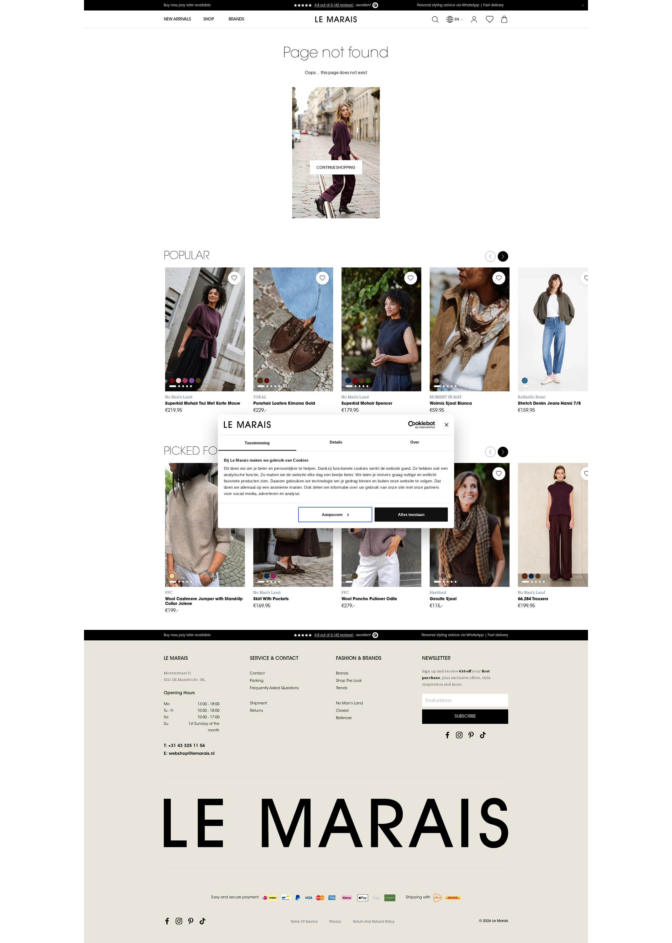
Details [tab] (336, 442)
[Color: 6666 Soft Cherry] (185, 366)
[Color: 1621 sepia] (355, 562)
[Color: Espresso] (260, 562)
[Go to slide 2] (179, 343)
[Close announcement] (583, 5)
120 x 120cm (447, 355)
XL (221, 355)
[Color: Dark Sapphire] (531, 562)
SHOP (208, 20)
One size (444, 551)
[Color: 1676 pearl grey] (178, 562)
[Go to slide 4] (187, 343)
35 (262, 344)
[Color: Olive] (436, 366)
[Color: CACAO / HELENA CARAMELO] (260, 366)
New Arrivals (177, 20)
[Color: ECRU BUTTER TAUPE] (450, 562)
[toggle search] (435, 19)
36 (274, 344)
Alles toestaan (411, 514)
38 (297, 344)
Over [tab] (414, 442)
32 (527, 355)
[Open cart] (504, 19)
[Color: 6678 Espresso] (199, 366)
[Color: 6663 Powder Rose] (178, 366)
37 (286, 344)
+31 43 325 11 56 (186, 746)
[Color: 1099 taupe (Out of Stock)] (348, 562)
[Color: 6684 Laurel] (368, 366)
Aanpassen (332, 514)
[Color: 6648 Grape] (172, 366)
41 (263, 355)
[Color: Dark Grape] (524, 562)
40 (320, 344)
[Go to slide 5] (191, 343)
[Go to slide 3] (183, 343)
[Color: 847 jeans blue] (524, 366)
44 (585, 551)
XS (174, 355)
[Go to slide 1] (172, 343)
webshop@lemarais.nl (191, 754)
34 (538, 355)
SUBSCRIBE (465, 716)
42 (585, 355)
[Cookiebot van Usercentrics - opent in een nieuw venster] (412, 425)
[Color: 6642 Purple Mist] (192, 366)
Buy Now (470, 380)
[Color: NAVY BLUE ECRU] (443, 562)
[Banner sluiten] (446, 424)
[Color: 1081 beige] (172, 562)
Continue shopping (336, 167)
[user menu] (474, 19)
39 (308, 344)
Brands (236, 20)
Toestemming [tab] (257, 443)
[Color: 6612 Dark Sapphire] (348, 366)
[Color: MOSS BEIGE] (436, 562)
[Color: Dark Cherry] (273, 562)
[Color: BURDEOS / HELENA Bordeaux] (267, 366)
